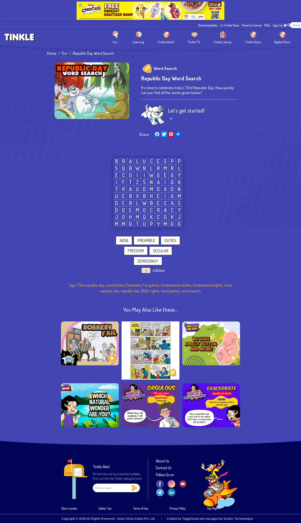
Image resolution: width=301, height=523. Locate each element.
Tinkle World (166, 42)
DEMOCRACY (147, 261)
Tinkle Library (222, 42)
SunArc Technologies (238, 518)
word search (191, 291)
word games (170, 291)
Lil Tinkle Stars (230, 25)
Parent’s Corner (252, 25)
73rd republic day (90, 285)
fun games (151, 285)
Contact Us (164, 468)
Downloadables (208, 25)
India (228, 285)
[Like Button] (146, 270)
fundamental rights (208, 285)
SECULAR (160, 250)
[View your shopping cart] (285, 25)
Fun (115, 42)
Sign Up (278, 25)
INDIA (123, 240)
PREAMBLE (146, 240)
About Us (162, 461)
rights (154, 291)
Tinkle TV (194, 42)
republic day (109, 291)
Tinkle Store (253, 42)
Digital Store (282, 42)
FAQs (267, 25)
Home (51, 53)
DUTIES (170, 240)
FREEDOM (136, 250)
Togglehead (190, 518)
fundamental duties (176, 285)
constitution (115, 285)
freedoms (133, 285)
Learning (138, 42)
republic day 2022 (135, 291)
